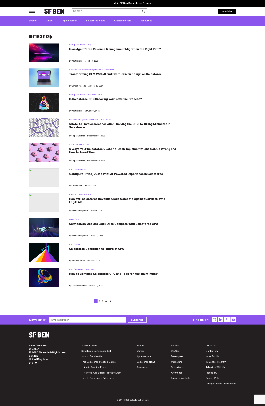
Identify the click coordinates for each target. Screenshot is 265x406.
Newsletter (227, 11)
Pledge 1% (211, 372)
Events (32, 20)
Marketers (176, 361)
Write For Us (212, 356)
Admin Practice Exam (94, 367)
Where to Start (89, 345)
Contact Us (212, 350)
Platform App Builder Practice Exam (102, 372)
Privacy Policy (213, 378)
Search (144, 11)
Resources (146, 20)
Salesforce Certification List (96, 350)
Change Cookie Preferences (221, 383)
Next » (109, 301)
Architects (176, 372)
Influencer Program (216, 361)
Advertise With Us (215, 367)
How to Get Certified (92, 356)
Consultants (177, 367)
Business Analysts (180, 378)
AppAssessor (70, 20)
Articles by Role (122, 20)
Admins (175, 345)
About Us (211, 345)
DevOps (175, 350)
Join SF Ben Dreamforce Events (132, 3)
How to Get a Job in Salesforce (97, 378)
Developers (177, 356)
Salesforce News (95, 20)
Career (49, 20)
